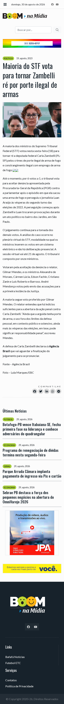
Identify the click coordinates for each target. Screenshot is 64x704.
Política (8, 58)
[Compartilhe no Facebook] (35, 391)
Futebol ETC (13, 663)
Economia (9, 445)
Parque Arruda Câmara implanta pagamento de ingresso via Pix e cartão (32, 473)
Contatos (11, 680)
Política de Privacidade (19, 686)
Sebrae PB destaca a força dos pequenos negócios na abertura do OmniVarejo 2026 (28, 497)
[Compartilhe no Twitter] (41, 391)
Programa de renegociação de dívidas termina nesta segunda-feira (30, 452)
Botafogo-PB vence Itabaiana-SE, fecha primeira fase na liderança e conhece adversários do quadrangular (32, 429)
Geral (7, 466)
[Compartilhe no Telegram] (58, 391)
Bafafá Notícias (15, 657)
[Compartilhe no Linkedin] (46, 391)
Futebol (8, 419)
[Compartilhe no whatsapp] (52, 391)
